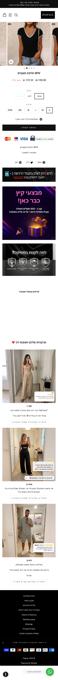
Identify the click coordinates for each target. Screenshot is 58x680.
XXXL (10, 110)
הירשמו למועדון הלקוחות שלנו (30, 642)
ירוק (29, 96)
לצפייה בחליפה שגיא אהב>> (29, 581)
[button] (5, 674)
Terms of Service (29, 614)
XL (28, 110)
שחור (39, 96)
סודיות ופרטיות (29, 605)
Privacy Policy (29, 628)
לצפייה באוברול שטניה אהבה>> (29, 498)
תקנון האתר (29, 600)
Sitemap (29, 624)
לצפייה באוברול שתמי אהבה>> (29, 422)
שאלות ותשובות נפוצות (29, 633)
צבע (29, 90)
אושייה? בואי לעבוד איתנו (29, 610)
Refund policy (29, 619)
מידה (29, 104)
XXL (20, 110)
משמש (19, 96)
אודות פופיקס (29, 596)
